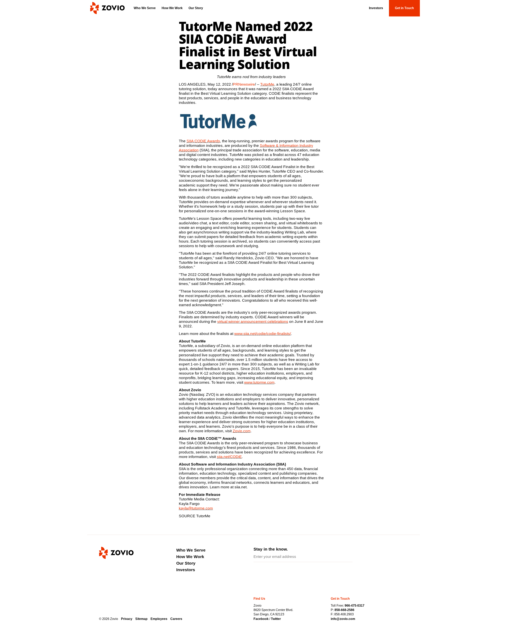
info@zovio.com (343, 619)
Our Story (185, 563)
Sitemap (141, 619)
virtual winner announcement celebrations (252, 321)
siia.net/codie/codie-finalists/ (267, 334)
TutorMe (267, 84)
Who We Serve (191, 550)
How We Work (190, 556)
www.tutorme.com (259, 382)
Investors (185, 569)
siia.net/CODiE (229, 457)
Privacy (126, 619)
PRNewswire (244, 84)
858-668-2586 (344, 610)
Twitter (276, 619)
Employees (159, 619)
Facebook (261, 619)
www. (238, 334)
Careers (176, 619)
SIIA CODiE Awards (203, 141)
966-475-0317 (354, 605)
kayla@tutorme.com (196, 508)
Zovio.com (242, 431)
